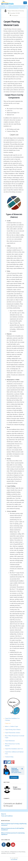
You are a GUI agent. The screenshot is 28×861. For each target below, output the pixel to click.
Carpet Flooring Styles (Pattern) (13, 729)
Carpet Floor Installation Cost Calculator (12, 719)
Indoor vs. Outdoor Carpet (11, 726)
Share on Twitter (9, 762)
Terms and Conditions (7, 815)
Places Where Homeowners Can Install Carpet (14, 736)
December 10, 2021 (14, 13)
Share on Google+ (12, 762)
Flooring (21, 10)
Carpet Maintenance (10, 740)
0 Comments (14, 15)
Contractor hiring (9, 756)
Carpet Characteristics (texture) (12, 732)
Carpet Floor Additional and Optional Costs (14, 752)
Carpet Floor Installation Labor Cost (14, 748)
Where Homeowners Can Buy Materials (12, 744)
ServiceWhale (14, 859)
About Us (3, 814)
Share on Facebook (5, 762)
